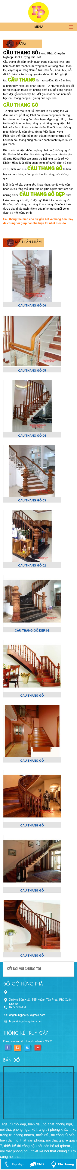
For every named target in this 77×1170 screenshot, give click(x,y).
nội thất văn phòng (29, 1140)
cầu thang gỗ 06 (32, 305)
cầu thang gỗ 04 (32, 435)
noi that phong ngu (14, 1151)
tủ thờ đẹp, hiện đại (25, 1124)
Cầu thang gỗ (20, 105)
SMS (40, 1164)
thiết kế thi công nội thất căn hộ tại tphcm (37, 1146)
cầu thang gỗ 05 (32, 370)
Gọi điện (17, 1164)
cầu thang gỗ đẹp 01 (32, 630)
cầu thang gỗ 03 (32, 500)
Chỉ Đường (66, 1164)
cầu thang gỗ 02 (32, 565)
